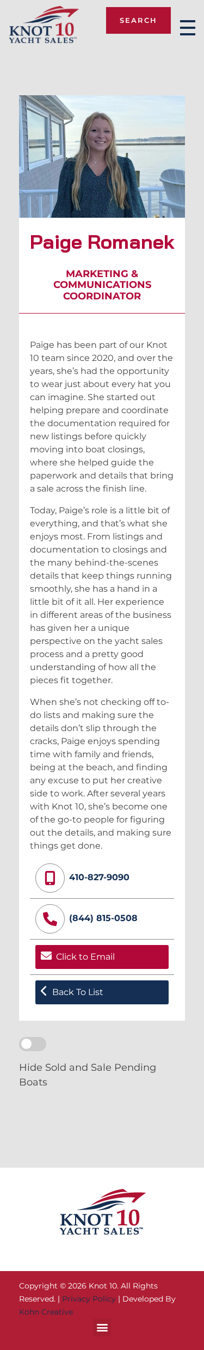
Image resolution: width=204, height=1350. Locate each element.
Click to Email (85, 957)
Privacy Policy (89, 1299)
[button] (102, 1327)
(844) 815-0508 (103, 918)
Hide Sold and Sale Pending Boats (87, 1074)
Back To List (77, 992)
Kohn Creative (46, 1312)
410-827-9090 (99, 877)
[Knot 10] (44, 25)
